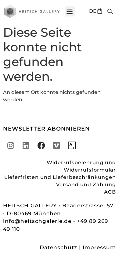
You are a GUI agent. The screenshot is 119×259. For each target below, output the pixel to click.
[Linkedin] (26, 145)
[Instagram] (10, 145)
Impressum (99, 247)
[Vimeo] (56, 145)
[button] (70, 11)
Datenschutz (58, 247)
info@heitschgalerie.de (38, 221)
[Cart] (99, 11)
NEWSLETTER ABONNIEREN (46, 128)
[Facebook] (41, 145)
